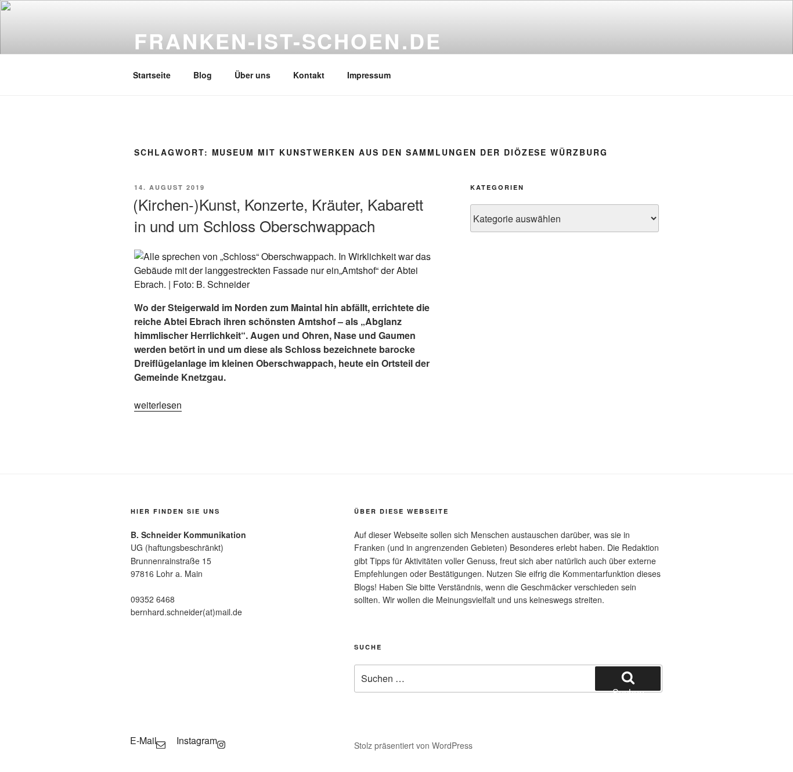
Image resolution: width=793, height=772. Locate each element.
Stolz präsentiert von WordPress (413, 745)
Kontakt (309, 75)
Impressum (369, 75)
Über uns (253, 75)
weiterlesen (158, 405)
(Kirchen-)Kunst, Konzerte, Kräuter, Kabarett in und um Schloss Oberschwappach (278, 214)
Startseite (152, 75)
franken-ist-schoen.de (287, 41)
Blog (202, 75)
